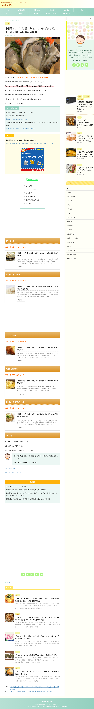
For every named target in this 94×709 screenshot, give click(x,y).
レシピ (8, 582)
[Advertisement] (32, 223)
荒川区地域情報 (22, 10)
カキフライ (29, 193)
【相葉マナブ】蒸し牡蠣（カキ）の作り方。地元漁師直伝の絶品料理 (31, 691)
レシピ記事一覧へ (10, 468)
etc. (7, 13)
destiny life (7, 5)
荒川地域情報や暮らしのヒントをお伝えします (47, 704)
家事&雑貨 (51, 10)
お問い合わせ (66, 13)
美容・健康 (37, 10)
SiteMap (36, 13)
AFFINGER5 (64, 706)
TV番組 (81, 10)
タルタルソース (30, 189)
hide (36, 179)
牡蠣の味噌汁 (30, 196)
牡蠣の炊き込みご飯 (32, 200)
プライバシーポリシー (51, 13)
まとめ (27, 203)
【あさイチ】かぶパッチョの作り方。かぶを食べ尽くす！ (85, 170)
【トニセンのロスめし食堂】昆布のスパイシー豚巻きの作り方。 (36, 655)
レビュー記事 (66, 10)
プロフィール (22, 13)
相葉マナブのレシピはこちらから (16, 119)
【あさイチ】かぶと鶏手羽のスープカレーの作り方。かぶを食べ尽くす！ (85, 154)
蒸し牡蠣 (28, 186)
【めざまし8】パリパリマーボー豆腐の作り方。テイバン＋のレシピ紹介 (85, 122)
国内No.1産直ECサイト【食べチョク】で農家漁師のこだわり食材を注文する (29, 143)
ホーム (7, 10)
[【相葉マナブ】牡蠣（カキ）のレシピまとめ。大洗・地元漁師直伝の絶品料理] (37, 574)
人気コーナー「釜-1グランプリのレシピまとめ (20, 128)
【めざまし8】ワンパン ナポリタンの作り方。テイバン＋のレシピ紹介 (85, 138)
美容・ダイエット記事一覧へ (14, 473)
